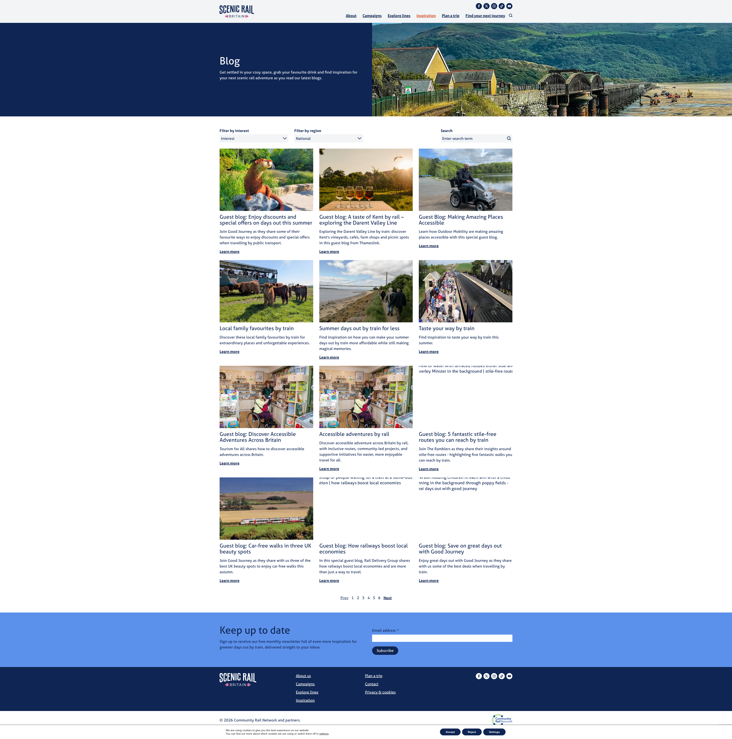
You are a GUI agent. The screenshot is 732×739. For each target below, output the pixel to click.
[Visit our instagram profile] (494, 6)
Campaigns (372, 15)
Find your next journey (485, 15)
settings (324, 733)
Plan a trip (450, 15)
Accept (450, 731)
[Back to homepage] (237, 11)
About (351, 15)
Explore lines (399, 15)
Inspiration (426, 15)
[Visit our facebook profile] (479, 6)
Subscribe (385, 650)
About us (303, 675)
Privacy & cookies (380, 692)
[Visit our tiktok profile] (502, 6)
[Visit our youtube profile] (509, 6)
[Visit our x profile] (486, 6)
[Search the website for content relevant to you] (510, 15)
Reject (472, 731)
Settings (494, 731)
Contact (371, 683)
